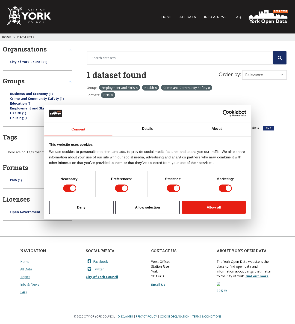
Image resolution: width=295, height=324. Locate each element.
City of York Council (102, 277)
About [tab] (217, 128)
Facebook (100, 261)
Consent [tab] (78, 129)
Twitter (98, 269)
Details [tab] (147, 128)
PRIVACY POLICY (146, 316)
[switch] (121, 188)
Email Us (158, 284)
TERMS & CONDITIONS (206, 316)
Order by (229, 74)
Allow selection (147, 207)
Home (166, 16)
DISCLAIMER (125, 316)
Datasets (25, 37)
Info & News (215, 16)
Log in (222, 290)
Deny (81, 207)
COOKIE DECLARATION (174, 316)
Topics (25, 277)
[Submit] (280, 58)
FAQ (237, 16)
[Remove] (137, 88)
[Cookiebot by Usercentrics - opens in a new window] (226, 113)
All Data (188, 16)
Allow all (214, 207)
